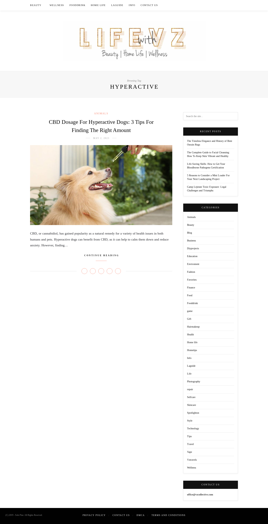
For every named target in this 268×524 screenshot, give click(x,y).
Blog (189, 232)
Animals (101, 113)
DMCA (141, 515)
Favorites (192, 279)
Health (190, 334)
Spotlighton (193, 412)
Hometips (192, 350)
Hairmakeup (193, 326)
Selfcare (191, 397)
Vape (189, 452)
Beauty (35, 5)
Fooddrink (77, 5)
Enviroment (193, 264)
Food (189, 295)
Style (189, 420)
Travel (190, 444)
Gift (189, 319)
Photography (193, 381)
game (190, 311)
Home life (98, 5)
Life (189, 373)
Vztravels (192, 459)
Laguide (117, 5)
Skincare (191, 405)
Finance (191, 287)
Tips (189, 436)
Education (192, 256)
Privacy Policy (94, 515)
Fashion (191, 272)
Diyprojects (193, 248)
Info (132, 5)
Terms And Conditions (169, 515)
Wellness (57, 5)
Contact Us (149, 5)
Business (191, 240)
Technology (193, 428)
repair (190, 389)
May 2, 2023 (101, 138)
